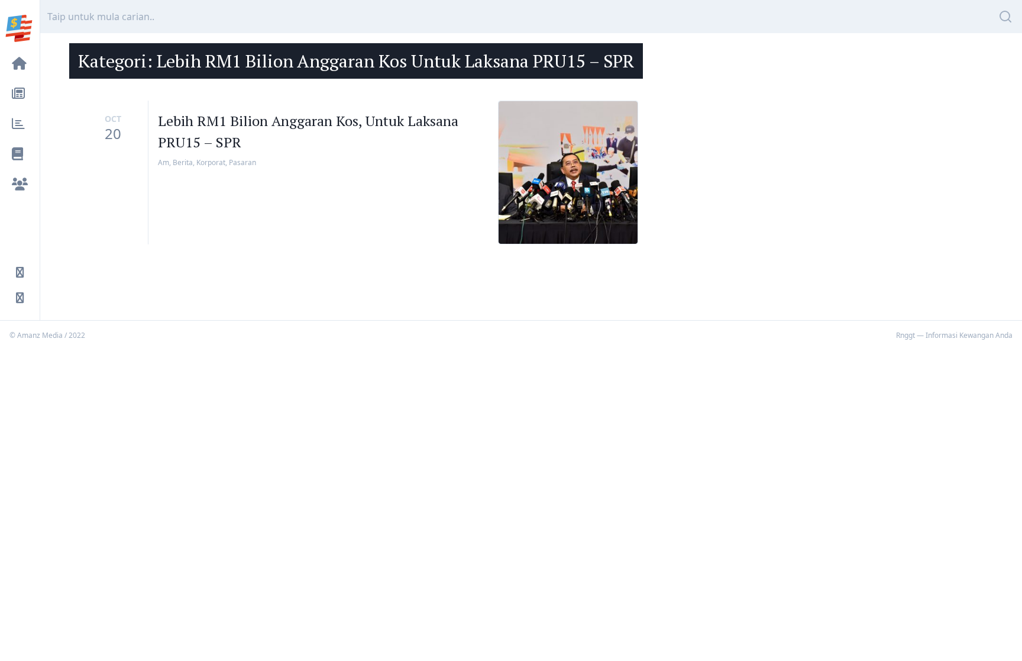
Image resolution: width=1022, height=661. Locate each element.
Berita (183, 162)
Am (163, 162)
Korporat (210, 162)
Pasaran (242, 162)
